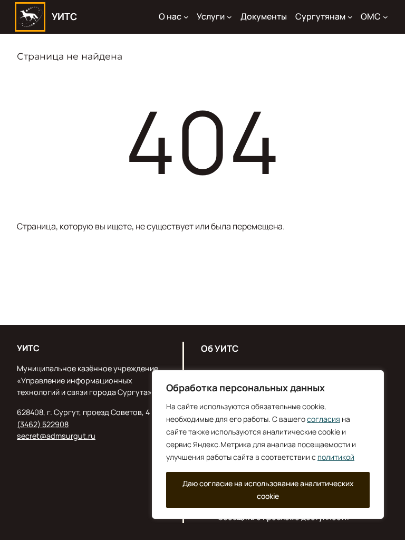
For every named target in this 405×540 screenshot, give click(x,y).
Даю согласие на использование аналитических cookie (268, 489)
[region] (268, 444)
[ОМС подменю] (385, 17)
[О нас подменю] (186, 17)
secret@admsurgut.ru (56, 436)
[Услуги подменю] (229, 17)
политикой (335, 457)
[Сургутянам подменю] (350, 17)
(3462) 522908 (43, 424)
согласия (323, 419)
